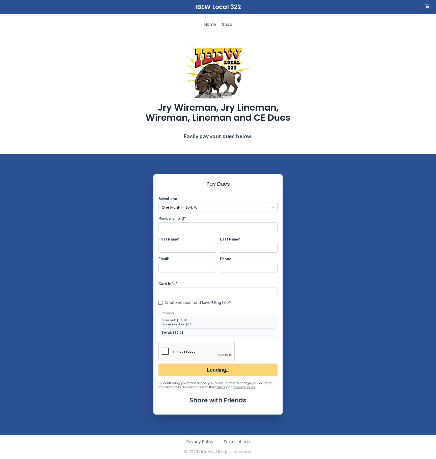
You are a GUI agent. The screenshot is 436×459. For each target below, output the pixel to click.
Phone (225, 259)
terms (220, 387)
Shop (227, 24)
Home (210, 24)
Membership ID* (172, 218)
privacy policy (244, 387)
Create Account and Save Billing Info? (198, 302)
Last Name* (230, 239)
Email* (164, 259)
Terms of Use (237, 442)
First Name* (168, 239)
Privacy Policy (199, 442)
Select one (167, 199)
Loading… (218, 370)
